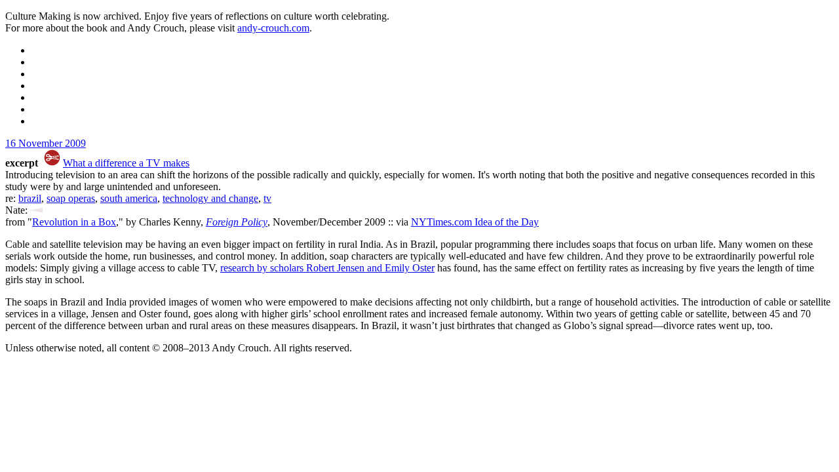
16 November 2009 (45, 143)
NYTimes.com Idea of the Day (475, 221)
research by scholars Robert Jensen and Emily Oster (327, 267)
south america (128, 198)
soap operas (71, 198)
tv (267, 198)
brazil (29, 198)
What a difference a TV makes (126, 162)
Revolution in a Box (74, 221)
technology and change (210, 198)
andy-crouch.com (273, 27)
